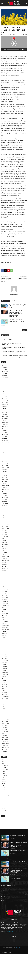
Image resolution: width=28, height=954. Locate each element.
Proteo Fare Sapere (6, 795)
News (3, 785)
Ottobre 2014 (5, 603)
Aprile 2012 (4, 662)
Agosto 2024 (4, 406)
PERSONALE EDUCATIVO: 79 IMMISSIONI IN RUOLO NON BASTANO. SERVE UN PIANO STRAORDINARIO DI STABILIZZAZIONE (15, 313)
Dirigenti (4, 767)
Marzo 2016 (4, 570)
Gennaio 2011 (5, 692)
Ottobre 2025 (5, 385)
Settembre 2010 (5, 700)
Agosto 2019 (4, 513)
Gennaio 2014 (5, 621)
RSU (3, 799)
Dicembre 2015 (5, 576)
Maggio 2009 (5, 731)
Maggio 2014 (5, 613)
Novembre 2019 (5, 509)
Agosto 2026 (4, 365)
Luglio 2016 (4, 564)
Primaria (4, 791)
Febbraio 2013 (5, 643)
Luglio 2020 (4, 493)
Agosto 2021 (4, 469)
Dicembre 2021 (5, 461)
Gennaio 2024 (5, 418)
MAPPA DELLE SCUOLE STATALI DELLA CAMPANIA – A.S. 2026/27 (14, 348)
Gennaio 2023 (5, 440)
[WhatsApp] (11, 270)
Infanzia (3, 779)
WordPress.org (5, 825)
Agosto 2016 (4, 562)
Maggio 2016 (5, 568)
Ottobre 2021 (5, 465)
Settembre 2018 (5, 528)
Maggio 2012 (5, 660)
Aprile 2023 (4, 436)
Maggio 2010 (5, 708)
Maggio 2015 (5, 589)
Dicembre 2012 (5, 647)
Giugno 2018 (4, 534)
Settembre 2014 (5, 605)
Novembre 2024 (5, 400)
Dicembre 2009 (5, 717)
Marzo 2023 (4, 438)
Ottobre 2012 (5, 650)
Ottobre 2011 (5, 674)
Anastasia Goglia (6, 34)
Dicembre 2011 (5, 670)
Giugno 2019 (4, 517)
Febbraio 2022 (5, 457)
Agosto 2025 (4, 389)
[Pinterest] (8, 270)
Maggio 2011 (5, 684)
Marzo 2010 (4, 712)
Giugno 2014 (4, 611)
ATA (3, 763)
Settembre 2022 (5, 448)
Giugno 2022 (4, 452)
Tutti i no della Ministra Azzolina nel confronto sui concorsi (7, 280)
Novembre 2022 (5, 444)
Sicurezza (4, 805)
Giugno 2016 (4, 566)
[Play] (3, 49)
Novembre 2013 (5, 625)
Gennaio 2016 (5, 574)
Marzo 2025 (4, 396)
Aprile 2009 (4, 733)
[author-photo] (14, 292)
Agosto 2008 (4, 749)
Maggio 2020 (5, 497)
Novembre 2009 (5, 719)
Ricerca (3, 797)
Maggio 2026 (5, 371)
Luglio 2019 (4, 515)
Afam (3, 761)
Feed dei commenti (6, 823)
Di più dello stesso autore (16, 301)
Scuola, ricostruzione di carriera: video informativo (21, 279)
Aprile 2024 (4, 412)
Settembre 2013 (5, 629)
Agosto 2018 (4, 530)
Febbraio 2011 (5, 690)
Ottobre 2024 (5, 402)
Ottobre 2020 (5, 487)
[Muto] (23, 49)
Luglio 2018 (4, 532)
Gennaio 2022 (5, 459)
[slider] (13, 49)
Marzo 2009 (4, 735)
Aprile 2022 (4, 454)
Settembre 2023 (5, 426)
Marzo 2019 (4, 519)
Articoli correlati (5, 301)
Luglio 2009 (4, 727)
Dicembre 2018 (5, 522)
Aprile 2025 (4, 394)
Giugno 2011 (4, 682)
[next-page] (4, 326)
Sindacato (4, 806)
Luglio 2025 (4, 391)
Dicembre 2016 (5, 554)
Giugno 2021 (4, 473)
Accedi (3, 819)
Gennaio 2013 (5, 645)
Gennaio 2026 (5, 379)
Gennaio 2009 (5, 739)
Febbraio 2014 (5, 619)
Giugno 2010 (4, 706)
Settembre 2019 (5, 511)
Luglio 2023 (4, 430)
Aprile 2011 (4, 686)
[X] (5, 270)
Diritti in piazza (5, 769)
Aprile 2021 (4, 477)
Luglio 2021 (4, 471)
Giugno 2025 (4, 392)
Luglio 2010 (4, 704)
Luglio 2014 (4, 609)
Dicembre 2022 (5, 442)
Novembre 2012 (5, 649)
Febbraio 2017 (5, 550)
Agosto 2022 (4, 450)
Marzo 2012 (4, 664)
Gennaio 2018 (5, 544)
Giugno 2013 (4, 635)
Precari (3, 787)
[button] (14, 43)
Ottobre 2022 (5, 446)
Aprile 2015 (4, 591)
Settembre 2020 (5, 489)
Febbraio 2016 (5, 572)
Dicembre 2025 (5, 381)
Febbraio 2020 (5, 503)
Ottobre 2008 (5, 745)
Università (4, 810)
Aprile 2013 (4, 639)
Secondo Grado (5, 803)
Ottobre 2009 (5, 721)
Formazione (4, 775)
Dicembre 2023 (5, 420)
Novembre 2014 (5, 601)
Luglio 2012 (4, 656)
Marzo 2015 (4, 593)
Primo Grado (4, 793)
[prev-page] (2, 326)
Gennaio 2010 (5, 715)
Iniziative (4, 781)
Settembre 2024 (5, 404)
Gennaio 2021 (5, 481)
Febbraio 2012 (5, 666)
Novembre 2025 (5, 383)
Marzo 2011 (4, 688)
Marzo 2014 (4, 617)
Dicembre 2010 (5, 694)
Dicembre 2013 (5, 623)
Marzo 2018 (4, 540)
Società (3, 808)
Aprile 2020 (4, 499)
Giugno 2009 (4, 729)
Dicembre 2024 (5, 398)
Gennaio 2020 (5, 505)
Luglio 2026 (4, 367)
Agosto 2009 (4, 725)
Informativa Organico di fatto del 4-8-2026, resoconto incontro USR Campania (17, 306)
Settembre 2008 (5, 747)
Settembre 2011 (5, 676)
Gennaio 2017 (5, 552)
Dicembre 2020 (5, 483)
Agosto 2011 (4, 678)
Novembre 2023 (5, 422)
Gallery (3, 777)
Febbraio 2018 (5, 542)
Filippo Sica (18, 947)
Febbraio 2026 (5, 377)
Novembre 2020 (5, 485)
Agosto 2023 (4, 428)
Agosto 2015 (4, 584)
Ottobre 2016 (5, 558)
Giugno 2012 (4, 658)
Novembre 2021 (5, 463)
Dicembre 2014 (5, 599)
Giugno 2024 (4, 410)
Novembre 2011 (5, 672)
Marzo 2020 (4, 501)
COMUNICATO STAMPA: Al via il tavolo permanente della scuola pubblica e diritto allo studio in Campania (13, 352)
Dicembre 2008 (5, 741)
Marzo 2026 (4, 375)
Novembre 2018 (5, 524)
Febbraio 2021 (5, 479)
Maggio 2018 (5, 536)
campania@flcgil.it (10, 931)
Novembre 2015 (5, 578)
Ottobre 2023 (5, 424)
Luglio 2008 (4, 751)
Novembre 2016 (5, 556)
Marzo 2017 (4, 548)
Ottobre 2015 (5, 580)
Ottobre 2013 (5, 627)
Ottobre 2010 (5, 698)
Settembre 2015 (5, 582)
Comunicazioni (5, 765)
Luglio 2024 (4, 408)
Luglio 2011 (4, 680)
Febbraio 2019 (5, 521)
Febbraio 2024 (5, 416)
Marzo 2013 (4, 641)
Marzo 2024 (4, 414)
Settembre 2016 (5, 560)
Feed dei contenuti (6, 821)
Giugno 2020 (4, 495)
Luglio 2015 (4, 586)
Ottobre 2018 (5, 526)
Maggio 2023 (5, 434)
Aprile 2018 (4, 538)
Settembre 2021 (5, 467)
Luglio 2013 (4, 633)
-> (2, 759)
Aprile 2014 (4, 615)
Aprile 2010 (4, 710)
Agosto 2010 (4, 702)
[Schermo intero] (25, 49)
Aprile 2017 (4, 546)
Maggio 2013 (5, 637)
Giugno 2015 (4, 587)
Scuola (3, 801)
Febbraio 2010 (5, 714)
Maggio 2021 (5, 475)
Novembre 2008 (5, 743)
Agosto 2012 (4, 654)
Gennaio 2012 (5, 668)
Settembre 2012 (5, 652)
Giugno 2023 (4, 432)
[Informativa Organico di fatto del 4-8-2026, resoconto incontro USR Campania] (4, 306)
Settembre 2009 (5, 723)
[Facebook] (2, 270)
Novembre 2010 (5, 696)
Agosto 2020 (4, 491)
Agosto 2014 (4, 607)
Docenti (3, 771)
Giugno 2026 (4, 369)
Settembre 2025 (5, 387)
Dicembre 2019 (5, 507)
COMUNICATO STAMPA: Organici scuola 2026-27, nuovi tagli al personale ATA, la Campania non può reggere (14, 356)
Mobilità (3, 783)
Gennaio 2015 (5, 597)
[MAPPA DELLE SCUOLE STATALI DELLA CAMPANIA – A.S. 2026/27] (4, 321)
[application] (14, 43)
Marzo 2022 (4, 456)
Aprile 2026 (4, 373)
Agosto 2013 (4, 631)
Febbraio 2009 (5, 737)
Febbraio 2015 (5, 595)
